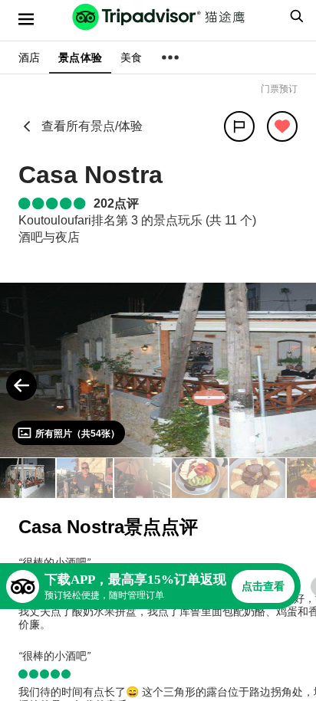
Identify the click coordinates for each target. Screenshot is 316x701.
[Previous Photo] (21, 385)
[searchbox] (294, 16)
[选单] (26, 19)
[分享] (239, 126)
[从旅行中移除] (282, 126)
